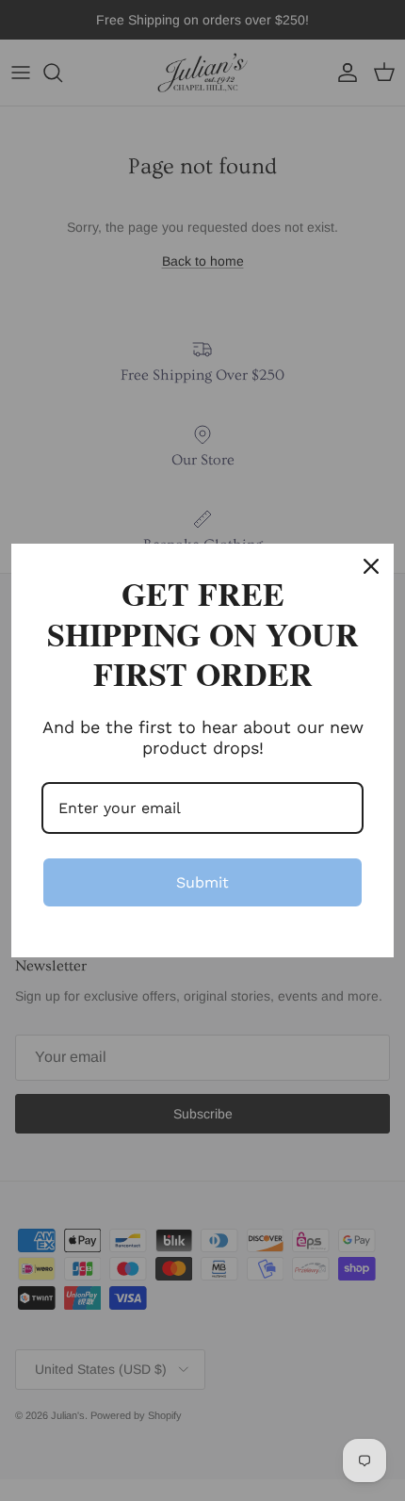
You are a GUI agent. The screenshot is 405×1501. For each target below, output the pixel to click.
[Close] (371, 566)
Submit (202, 882)
